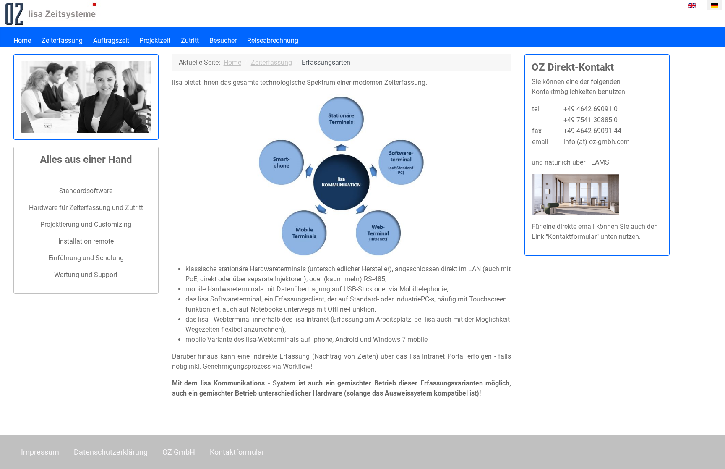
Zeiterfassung (62, 41)
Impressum (40, 452)
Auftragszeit (111, 41)
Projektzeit (154, 41)
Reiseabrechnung (272, 41)
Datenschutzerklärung (111, 452)
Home (22, 41)
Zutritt (190, 41)
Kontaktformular (237, 452)
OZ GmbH (178, 452)
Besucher (223, 41)
